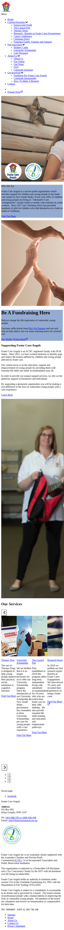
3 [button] (9, 781)
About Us (12, 920)
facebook (11, 796)
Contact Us (12, 923)
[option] (9, 690)
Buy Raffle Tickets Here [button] (13, 339)
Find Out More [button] (8, 216)
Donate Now (13, 92)
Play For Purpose (37, 328)
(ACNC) (18, 860)
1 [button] (9, 775)
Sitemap (11, 914)
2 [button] (9, 778)
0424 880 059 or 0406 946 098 (20, 817)
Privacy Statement (16, 926)
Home (10, 917)
